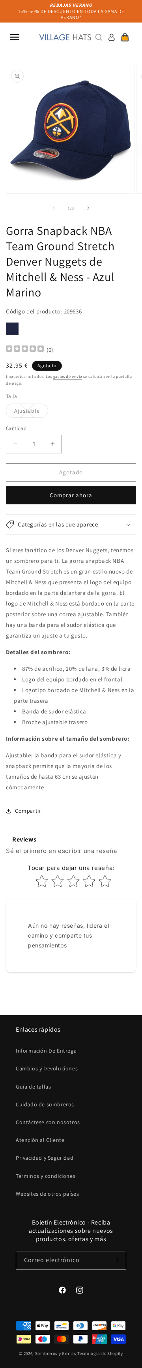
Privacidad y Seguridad (44, 1157)
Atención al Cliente (40, 1139)
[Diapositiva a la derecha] (88, 208)
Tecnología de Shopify (100, 1353)
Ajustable (31, 412)
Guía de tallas (33, 1086)
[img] (25, 349)
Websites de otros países (47, 1193)
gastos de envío (67, 376)
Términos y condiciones (45, 1175)
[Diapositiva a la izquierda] (53, 208)
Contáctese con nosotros (48, 1122)
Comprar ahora (71, 495)
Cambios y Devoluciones (47, 1068)
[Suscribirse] (117, 1260)
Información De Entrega (46, 1050)
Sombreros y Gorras (56, 1353)
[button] (14, 37)
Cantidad (16, 428)
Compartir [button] (28, 810)
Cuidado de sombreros (45, 1104)
